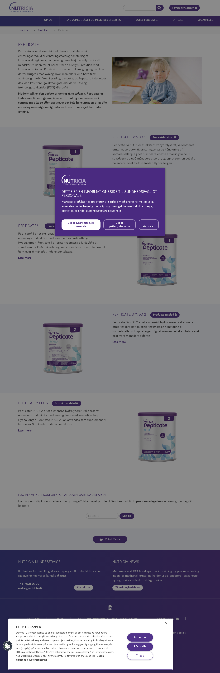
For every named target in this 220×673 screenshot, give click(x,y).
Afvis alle (140, 646)
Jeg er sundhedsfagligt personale (81, 225)
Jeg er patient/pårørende (119, 225)
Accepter (140, 637)
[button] (7, 646)
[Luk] (166, 623)
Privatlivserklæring (37, 659)
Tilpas (140, 655)
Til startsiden (148, 225)
